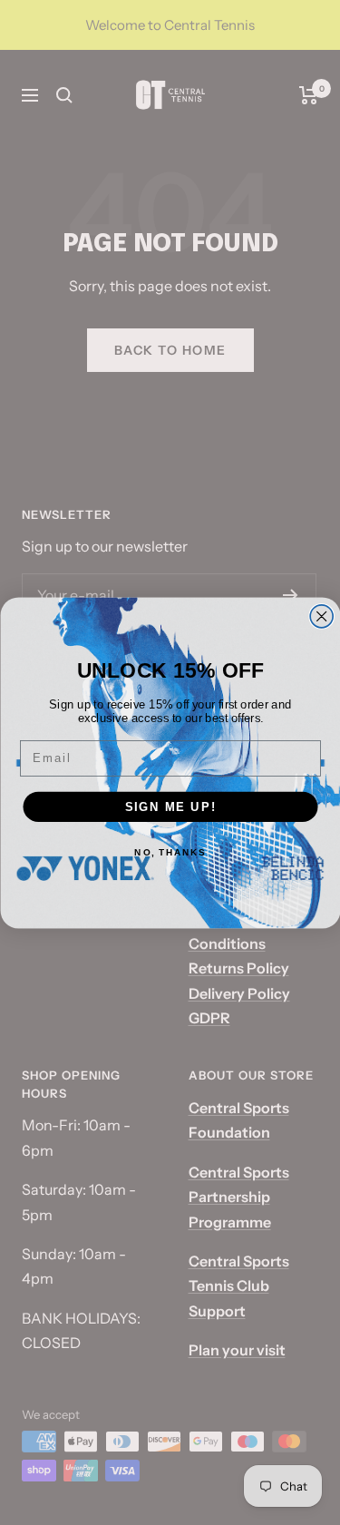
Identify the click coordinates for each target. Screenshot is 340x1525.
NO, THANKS (170, 851)
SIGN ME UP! (170, 805)
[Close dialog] (321, 615)
